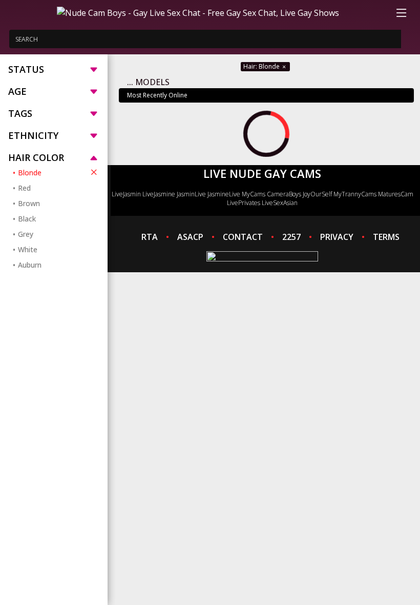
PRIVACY (336, 237)
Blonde (29, 172)
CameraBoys (284, 194)
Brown (29, 203)
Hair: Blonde (262, 66)
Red (24, 188)
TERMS (386, 237)
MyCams (253, 194)
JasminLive (191, 194)
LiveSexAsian (280, 202)
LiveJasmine (158, 194)
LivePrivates (243, 202)
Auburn (29, 265)
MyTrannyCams (354, 194)
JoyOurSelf (317, 194)
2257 (291, 237)
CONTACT (243, 237)
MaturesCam (395, 194)
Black (27, 219)
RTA (149, 237)
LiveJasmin (126, 194)
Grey (25, 234)
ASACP (190, 237)
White (27, 249)
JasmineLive (223, 194)
